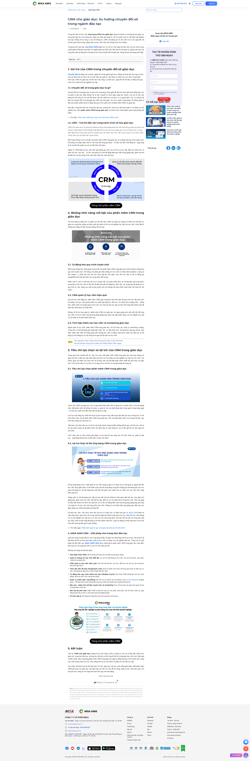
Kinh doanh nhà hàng (173, 735)
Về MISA (129, 720)
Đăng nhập (198, 3)
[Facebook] (67, 748)
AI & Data (170, 738)
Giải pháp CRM (94, 10)
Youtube (150, 723)
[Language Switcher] (189, 3)
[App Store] (94, 748)
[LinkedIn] (78, 748)
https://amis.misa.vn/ (74, 731)
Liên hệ (129, 732)
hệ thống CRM (131, 513)
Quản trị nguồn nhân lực (174, 723)
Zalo (148, 729)
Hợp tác (129, 729)
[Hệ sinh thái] (88, 711)
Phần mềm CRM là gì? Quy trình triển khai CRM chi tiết (97, 117)
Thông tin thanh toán (133, 740)
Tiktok (149, 735)
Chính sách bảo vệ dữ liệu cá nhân (135, 736)
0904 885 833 (85, 727)
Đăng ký (211, 3)
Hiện (78, 59)
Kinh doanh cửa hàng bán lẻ (176, 732)
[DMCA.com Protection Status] (156, 748)
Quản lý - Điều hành (173, 729)
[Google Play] (108, 748)
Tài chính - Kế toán (173, 720)
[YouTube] (73, 748)
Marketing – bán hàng (76, 10)
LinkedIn (149, 726)
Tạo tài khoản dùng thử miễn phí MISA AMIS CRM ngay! (98, 343)
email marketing (132, 580)
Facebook (150, 720)
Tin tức (129, 723)
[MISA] (69, 711)
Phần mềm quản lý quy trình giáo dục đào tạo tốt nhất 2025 (103, 528)
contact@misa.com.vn (75, 724)
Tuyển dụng (130, 726)
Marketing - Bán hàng (174, 726)
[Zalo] (84, 748)
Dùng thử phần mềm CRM (106, 205)
